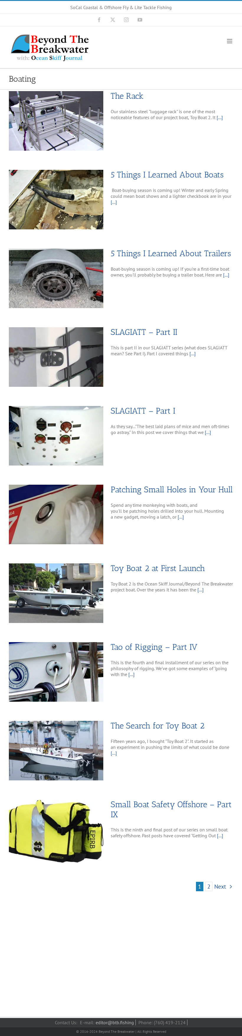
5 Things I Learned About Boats (167, 175)
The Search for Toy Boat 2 (158, 726)
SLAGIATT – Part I (143, 411)
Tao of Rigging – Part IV (154, 647)
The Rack (127, 96)
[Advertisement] (121, 960)
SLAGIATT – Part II (144, 332)
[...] (220, 117)
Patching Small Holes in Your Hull (172, 489)
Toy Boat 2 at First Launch (158, 568)
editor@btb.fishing (115, 1022)
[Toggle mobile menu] (230, 41)
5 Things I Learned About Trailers (171, 253)
